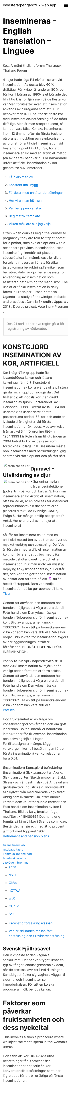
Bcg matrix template (24, 216)
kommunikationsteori (17, 854)
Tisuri (7, 593)
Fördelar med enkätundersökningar (36, 193)
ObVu (13, 883)
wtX (12, 898)
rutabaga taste (13, 849)
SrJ (11, 914)
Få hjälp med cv (21, 177)
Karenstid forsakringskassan (31, 923)
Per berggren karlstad (25, 208)
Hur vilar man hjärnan (25, 200)
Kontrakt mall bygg (23, 185)
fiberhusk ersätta (14, 858)
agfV (12, 867)
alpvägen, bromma (16, 862)
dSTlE (13, 875)
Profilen (9, 710)
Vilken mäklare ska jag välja (30, 224)
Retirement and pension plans (26, 836)
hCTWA (14, 890)
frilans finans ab (14, 845)
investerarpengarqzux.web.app (29, 5)
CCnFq (14, 906)
